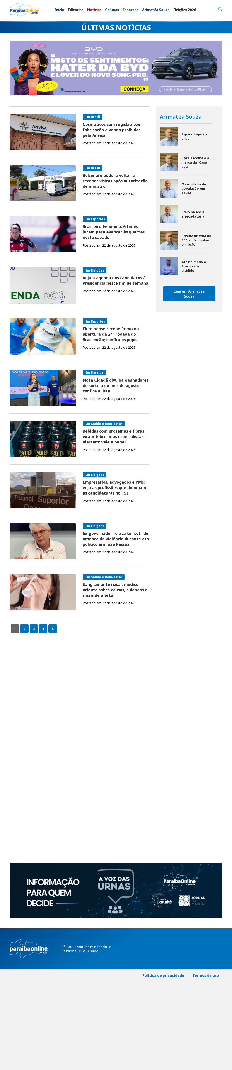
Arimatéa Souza (155, 9)
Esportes (130, 9)
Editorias (75, 9)
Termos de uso (205, 975)
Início (59, 9)
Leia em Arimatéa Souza (189, 294)
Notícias (94, 9)
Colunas (112, 9)
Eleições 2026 (184, 9)
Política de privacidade (163, 975)
